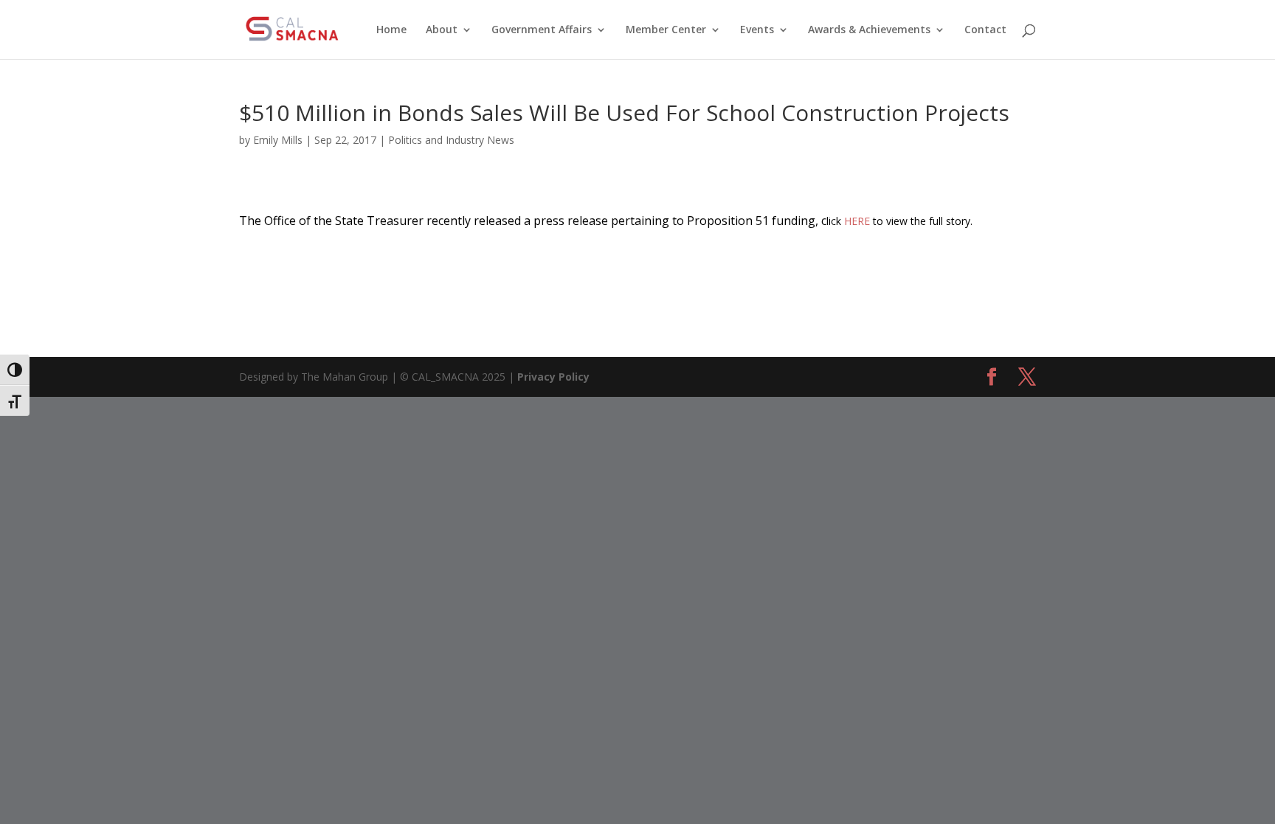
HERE (857, 221)
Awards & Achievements (869, 30)
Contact (985, 30)
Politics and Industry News (451, 140)
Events (757, 30)
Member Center (666, 30)
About (441, 30)
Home (391, 30)
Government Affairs (541, 30)
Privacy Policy (553, 377)
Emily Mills (278, 140)
